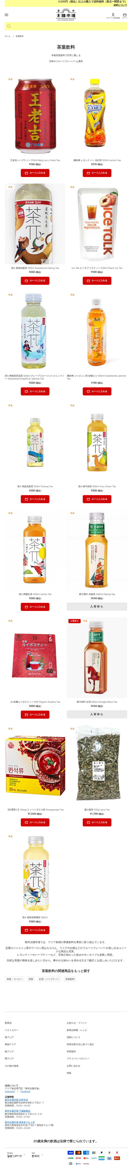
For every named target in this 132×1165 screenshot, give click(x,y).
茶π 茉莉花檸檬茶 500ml (35, 917)
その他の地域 (11, 1066)
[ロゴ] (66, 14)
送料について (120, 5)
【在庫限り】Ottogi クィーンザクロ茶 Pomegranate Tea (35, 809)
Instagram (10, 1091)
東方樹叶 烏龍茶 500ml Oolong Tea (97, 594)
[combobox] (66, 26)
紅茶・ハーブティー (49, 979)
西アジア (9, 1058)
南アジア (9, 1051)
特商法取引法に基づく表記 (80, 1044)
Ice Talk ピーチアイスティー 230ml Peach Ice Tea (97, 268)
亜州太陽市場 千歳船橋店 (17, 1111)
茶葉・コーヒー (15, 979)
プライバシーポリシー (78, 1058)
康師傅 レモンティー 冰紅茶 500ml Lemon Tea (97, 160)
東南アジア (10, 1044)
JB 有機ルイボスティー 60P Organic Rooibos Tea (35, 702)
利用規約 (71, 1051)
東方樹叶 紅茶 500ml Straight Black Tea (97, 702)
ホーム (8, 36)
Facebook (25, 1091)
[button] (125, 15)
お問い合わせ (73, 1066)
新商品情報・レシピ (77, 1030)
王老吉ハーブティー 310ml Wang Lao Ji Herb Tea (35, 160)
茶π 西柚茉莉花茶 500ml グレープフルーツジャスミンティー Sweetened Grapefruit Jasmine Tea (35, 377)
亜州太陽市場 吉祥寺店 (16, 1099)
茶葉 (31, 979)
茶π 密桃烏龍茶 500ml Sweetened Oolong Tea (35, 268)
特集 (69, 1073)
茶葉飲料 (70, 979)
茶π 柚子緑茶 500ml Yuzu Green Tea (97, 486)
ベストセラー (11, 1030)
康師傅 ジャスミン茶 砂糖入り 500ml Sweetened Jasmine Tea (96, 377)
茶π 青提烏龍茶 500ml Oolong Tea (35, 486)
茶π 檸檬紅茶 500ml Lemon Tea (35, 594)
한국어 (35, 1156)
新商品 (8, 1023)
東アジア (9, 1037)
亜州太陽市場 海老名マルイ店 (20, 1122)
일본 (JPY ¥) (14, 1156)
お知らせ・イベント (77, 1023)
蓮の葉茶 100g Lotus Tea (97, 809)
